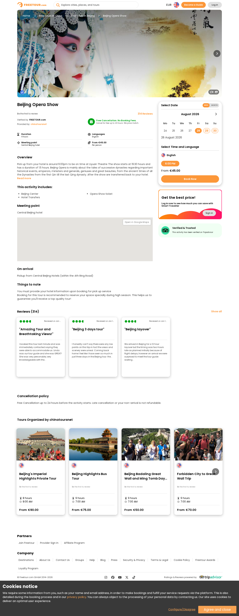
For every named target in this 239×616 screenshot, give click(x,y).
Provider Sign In (49, 543)
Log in (215, 4)
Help (92, 560)
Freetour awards (205, 560)
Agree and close (217, 609)
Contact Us (63, 560)
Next (217, 53)
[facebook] (113, 577)
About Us (44, 560)
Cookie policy (182, 560)
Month (214, 105)
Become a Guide (193, 4)
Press (114, 560)
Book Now (190, 179)
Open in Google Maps (137, 222)
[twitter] (127, 577)
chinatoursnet (39, 124)
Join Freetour (26, 543)
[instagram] (106, 577)
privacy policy (76, 597)
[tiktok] (134, 577)
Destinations (26, 560)
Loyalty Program (28, 568)
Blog (103, 560)
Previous (22, 53)
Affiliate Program (74, 543)
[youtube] (120, 577)
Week (206, 105)
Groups (79, 560)
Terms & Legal (159, 560)
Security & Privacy (134, 560)
